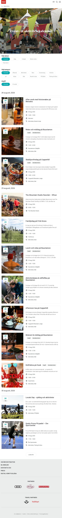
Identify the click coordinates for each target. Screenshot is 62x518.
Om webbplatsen (17, 514)
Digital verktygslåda (9, 473)
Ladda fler (31, 454)
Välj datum (6, 62)
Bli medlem (5, 465)
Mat (24, 76)
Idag (15, 59)
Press (3, 470)
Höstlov (51, 72)
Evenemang (42, 72)
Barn (33, 72)
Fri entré (15, 84)
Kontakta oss (6, 467)
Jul (6, 76)
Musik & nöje (33, 76)
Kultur (14, 76)
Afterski (15, 72)
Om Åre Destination (8, 462)
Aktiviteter (24, 72)
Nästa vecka (33, 59)
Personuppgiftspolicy (43, 514)
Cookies (24, 514)
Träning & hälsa (53, 76)
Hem (2, 6)
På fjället (43, 76)
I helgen (24, 59)
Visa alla (5, 59)
